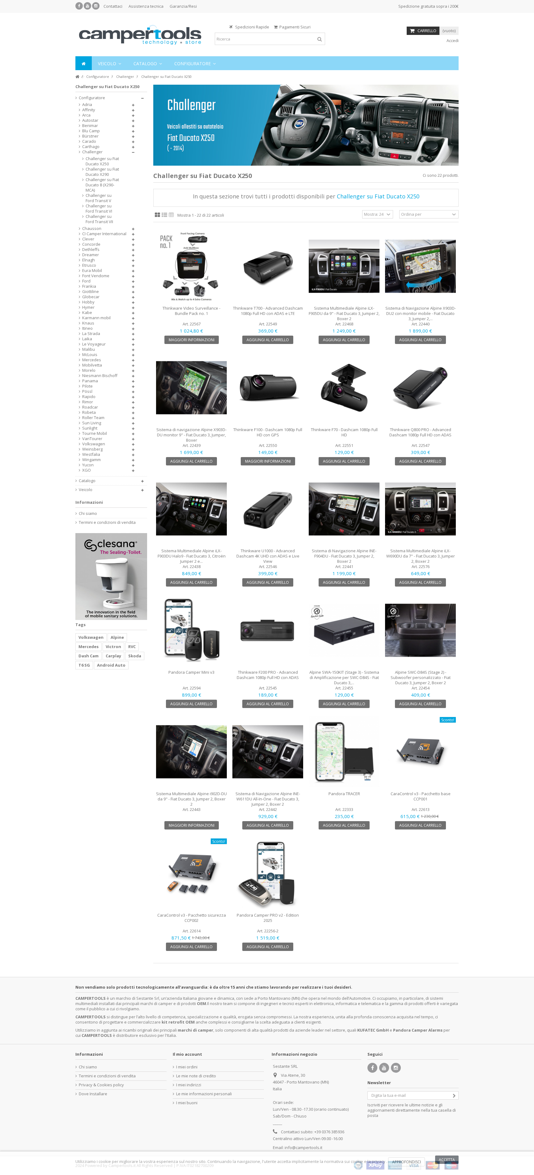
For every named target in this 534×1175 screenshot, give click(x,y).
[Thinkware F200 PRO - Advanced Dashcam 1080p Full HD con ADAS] (267, 630)
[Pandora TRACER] (344, 752)
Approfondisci (406, 1161)
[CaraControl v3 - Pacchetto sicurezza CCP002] (191, 873)
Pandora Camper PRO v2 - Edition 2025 (268, 917)
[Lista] (164, 215)
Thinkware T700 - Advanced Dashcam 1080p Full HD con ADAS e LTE (268, 310)
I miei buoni (186, 1102)
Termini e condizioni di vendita (107, 522)
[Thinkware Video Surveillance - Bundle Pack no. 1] (191, 266)
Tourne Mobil (94, 433)
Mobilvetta (92, 365)
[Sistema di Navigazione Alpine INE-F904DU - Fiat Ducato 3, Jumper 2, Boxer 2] (344, 509)
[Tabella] (171, 215)
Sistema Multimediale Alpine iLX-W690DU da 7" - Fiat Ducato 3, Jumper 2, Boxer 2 (420, 556)
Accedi (452, 40)
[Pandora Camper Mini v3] (191, 630)
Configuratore (92, 97)
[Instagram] (96, 6)
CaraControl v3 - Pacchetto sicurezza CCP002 (191, 917)
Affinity (88, 109)
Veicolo (85, 489)
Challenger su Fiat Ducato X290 (102, 172)
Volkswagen (93, 444)
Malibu (88, 349)
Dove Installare (93, 1094)
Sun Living (91, 423)
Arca (86, 115)
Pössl (87, 391)
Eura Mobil (92, 270)
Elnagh (88, 260)
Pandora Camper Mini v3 (191, 672)
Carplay (113, 656)
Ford (86, 281)
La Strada (91, 333)
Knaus (88, 323)
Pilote (87, 386)
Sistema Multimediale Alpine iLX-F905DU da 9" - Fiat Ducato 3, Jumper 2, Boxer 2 (344, 313)
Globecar (91, 296)
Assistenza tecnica (146, 6)
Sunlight (89, 428)
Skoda (134, 656)
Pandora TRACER (344, 793)
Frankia (89, 286)
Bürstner (90, 136)
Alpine (117, 637)
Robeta (89, 412)
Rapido (88, 396)
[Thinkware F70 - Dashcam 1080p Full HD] (344, 388)
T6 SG (84, 665)
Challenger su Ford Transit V (99, 198)
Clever (88, 239)
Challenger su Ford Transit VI (99, 208)
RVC (132, 646)
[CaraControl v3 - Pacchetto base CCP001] (420, 752)
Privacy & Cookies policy (101, 1085)
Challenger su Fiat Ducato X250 (102, 161)
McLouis (89, 354)
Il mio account (187, 1054)
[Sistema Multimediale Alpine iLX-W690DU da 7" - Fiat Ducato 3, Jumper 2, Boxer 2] (420, 509)
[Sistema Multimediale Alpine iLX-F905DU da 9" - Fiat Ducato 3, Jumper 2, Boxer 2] (344, 266)
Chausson (91, 228)
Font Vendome (95, 275)
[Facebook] (79, 6)
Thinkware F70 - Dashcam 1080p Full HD (344, 432)
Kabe (87, 312)
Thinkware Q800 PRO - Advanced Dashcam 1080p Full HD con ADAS (420, 432)
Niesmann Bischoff (99, 375)
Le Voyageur (94, 344)
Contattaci (113, 6)
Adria (87, 104)
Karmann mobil (96, 317)
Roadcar (90, 407)
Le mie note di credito (196, 1076)
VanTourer (92, 438)
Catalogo (87, 480)
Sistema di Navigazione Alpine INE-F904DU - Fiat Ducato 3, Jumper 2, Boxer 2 (344, 556)
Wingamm (91, 459)
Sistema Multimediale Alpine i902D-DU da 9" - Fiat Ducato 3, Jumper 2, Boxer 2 (191, 799)
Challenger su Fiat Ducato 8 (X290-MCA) (102, 185)
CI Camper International (104, 233)
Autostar (90, 120)
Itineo (87, 328)
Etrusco (89, 265)
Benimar (90, 125)
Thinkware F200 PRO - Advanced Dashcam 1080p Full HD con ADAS (268, 674)
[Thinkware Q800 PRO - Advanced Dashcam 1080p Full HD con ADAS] (420, 388)
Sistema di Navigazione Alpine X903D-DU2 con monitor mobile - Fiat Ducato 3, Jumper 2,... (420, 313)
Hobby (88, 302)
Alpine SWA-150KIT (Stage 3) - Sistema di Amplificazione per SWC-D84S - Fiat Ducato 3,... (344, 677)
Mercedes (91, 360)
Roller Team (93, 417)
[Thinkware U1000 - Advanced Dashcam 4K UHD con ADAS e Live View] (267, 509)
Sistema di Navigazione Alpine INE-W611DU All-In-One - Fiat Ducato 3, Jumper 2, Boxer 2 (267, 799)
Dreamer (90, 254)
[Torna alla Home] (77, 77)
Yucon (88, 465)
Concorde (91, 244)
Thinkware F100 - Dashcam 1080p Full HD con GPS (267, 432)
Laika (87, 338)
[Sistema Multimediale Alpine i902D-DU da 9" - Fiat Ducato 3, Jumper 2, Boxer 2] (191, 752)
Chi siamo (88, 513)
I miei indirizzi (188, 1085)
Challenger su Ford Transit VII (99, 219)
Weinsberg (92, 449)
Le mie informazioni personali (204, 1094)
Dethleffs (91, 249)
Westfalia (91, 454)
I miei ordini (186, 1067)
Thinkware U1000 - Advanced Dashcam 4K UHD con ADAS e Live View (267, 556)
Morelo (88, 370)
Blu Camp (91, 131)
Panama (90, 381)
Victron (113, 646)
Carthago (91, 146)
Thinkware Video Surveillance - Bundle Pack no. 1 (191, 310)
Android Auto (111, 665)
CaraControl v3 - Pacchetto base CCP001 (421, 796)
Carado (89, 141)
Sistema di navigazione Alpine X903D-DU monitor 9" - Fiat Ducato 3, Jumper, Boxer (191, 435)
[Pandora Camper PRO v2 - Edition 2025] (267, 873)
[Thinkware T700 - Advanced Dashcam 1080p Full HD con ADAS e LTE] (267, 266)
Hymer (88, 307)
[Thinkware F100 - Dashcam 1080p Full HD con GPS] (267, 388)
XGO (86, 470)
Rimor (87, 402)
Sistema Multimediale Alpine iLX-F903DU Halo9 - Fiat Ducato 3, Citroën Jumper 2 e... (192, 556)
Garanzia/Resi (183, 6)
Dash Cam (88, 656)
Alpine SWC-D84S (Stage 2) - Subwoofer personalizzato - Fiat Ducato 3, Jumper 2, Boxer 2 (421, 677)
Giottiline (90, 291)
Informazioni (89, 502)
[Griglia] (157, 215)
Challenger (92, 152)
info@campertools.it (303, 1147)
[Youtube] (87, 6)
